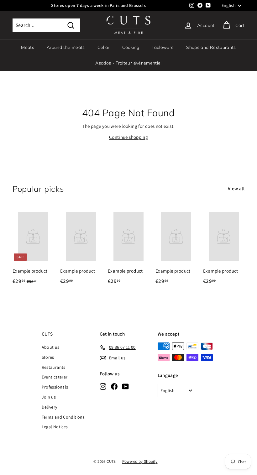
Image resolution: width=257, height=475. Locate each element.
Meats (27, 47)
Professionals (55, 387)
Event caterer (55, 377)
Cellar (103, 47)
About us (51, 347)
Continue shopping (128, 137)
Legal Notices (55, 427)
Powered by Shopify (140, 461)
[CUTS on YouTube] (125, 386)
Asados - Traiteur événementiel (128, 63)
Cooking (130, 47)
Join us (49, 397)
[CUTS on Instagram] (103, 386)
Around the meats (66, 47)
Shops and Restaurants (211, 47)
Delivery (49, 407)
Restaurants (54, 367)
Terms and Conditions (63, 417)
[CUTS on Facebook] (114, 386)
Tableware (163, 47)
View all (236, 188)
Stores (48, 357)
